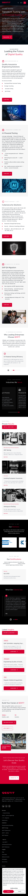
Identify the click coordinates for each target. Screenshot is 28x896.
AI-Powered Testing (6, 813)
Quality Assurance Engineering (8, 815)
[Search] (18, 3)
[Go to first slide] (26, 542)
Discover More (6, 37)
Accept (8, 891)
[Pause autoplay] (8, 370)
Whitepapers (4, 859)
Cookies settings (14, 888)
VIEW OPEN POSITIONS (8, 722)
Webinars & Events (5, 857)
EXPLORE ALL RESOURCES (9, 632)
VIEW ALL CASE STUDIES (8, 427)
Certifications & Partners (7, 844)
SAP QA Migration (5, 817)
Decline (19, 891)
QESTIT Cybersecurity (6, 830)
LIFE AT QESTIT (6, 728)
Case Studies (4, 854)
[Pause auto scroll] (11, 619)
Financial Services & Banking (7, 825)
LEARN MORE (6, 99)
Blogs (3, 852)
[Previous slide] (1, 542)
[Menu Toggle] (25, 2)
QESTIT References (5, 847)
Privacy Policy (6, 880)
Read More (6, 485)
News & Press (4, 861)
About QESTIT (4, 842)
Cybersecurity (4, 820)
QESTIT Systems (5, 835)
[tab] (14, 370)
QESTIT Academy (5, 832)
